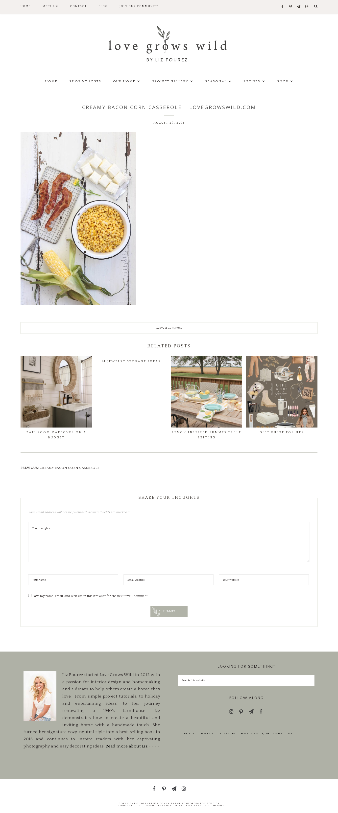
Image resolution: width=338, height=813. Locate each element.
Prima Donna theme (165, 803)
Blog (292, 733)
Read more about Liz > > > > (133, 746)
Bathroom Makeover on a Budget (56, 435)
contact (187, 733)
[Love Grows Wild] (168, 43)
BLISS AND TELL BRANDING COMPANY (197, 805)
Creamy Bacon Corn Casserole (69, 468)
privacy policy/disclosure (261, 733)
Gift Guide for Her (282, 432)
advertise (227, 733)
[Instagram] (307, 6)
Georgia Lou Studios (202, 803)
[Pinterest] (291, 7)
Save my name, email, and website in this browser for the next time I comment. (91, 596)
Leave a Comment (169, 327)
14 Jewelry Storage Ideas (131, 361)
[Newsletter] (299, 6)
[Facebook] (282, 6)
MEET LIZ (207, 733)
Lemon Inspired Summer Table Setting (206, 435)
